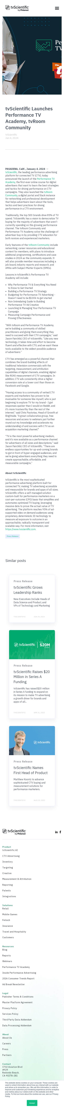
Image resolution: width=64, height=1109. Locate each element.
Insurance (7, 926)
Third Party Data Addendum (17, 1019)
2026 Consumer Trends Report (18, 978)
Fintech (6, 920)
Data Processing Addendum (17, 1025)
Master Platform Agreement (17, 1002)
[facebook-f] (60, 832)
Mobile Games (9, 914)
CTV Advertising (11, 856)
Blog (4, 949)
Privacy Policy (9, 1008)
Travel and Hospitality (14, 931)
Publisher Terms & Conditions (17, 996)
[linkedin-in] (56, 832)
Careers (6, 1043)
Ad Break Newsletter (13, 984)
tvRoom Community (39, 244)
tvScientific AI (10, 850)
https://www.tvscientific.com (20, 529)
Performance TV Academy (16, 967)
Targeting (7, 867)
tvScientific (11, 134)
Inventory (7, 861)
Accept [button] (32, 1103)
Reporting (7, 885)
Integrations (9, 896)
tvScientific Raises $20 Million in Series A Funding (32, 676)
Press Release (12, 536)
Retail (5, 908)
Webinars (7, 961)
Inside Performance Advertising (19, 972)
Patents (6, 890)
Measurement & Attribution (16, 879)
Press (5, 1049)
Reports (6, 955)
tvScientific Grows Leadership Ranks (28, 590)
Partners (7, 1055)
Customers (8, 937)
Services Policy (10, 1014)
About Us (7, 1037)
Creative (7, 873)
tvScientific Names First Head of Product (31, 770)
